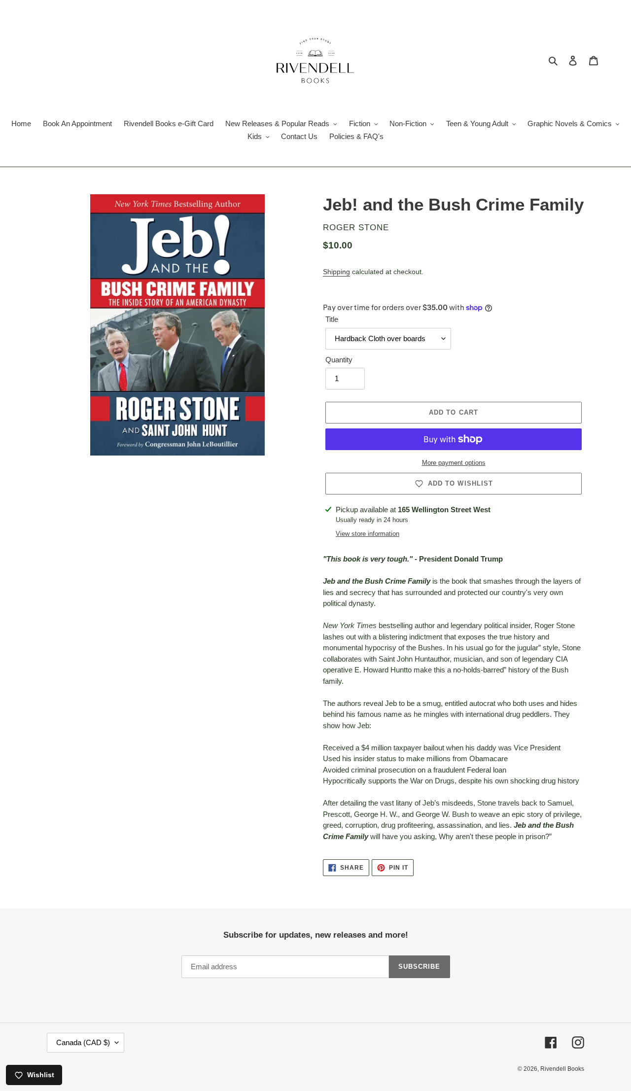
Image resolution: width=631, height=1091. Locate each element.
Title (331, 319)
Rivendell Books (562, 1068)
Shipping (336, 272)
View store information (367, 533)
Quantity (338, 359)
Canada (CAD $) (83, 1042)
